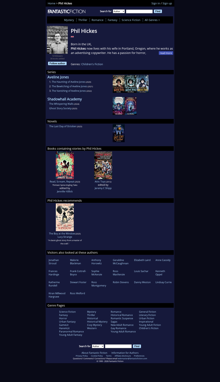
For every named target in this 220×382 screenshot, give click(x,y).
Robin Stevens (121, 282)
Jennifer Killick (65, 191)
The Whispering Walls (61, 103)
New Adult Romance (122, 325)
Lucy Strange (65, 236)
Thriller (82, 20)
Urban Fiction (146, 318)
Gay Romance (118, 328)
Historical (92, 318)
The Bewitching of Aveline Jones (69, 86)
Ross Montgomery (98, 284)
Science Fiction (131, 20)
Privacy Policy (82, 355)
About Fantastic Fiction (94, 352)
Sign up (167, 3)
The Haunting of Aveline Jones (68, 81)
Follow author (57, 63)
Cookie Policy (97, 355)
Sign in (155, 3)
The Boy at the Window (62, 233)
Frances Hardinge (54, 272)
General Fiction (147, 311)
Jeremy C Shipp (103, 188)
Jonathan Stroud (54, 261)
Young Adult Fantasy (70, 334)
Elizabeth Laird (142, 260)
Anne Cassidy (162, 260)
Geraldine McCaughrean (121, 261)
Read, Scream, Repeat (62, 181)
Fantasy (112, 20)
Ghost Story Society (60, 108)
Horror (63, 318)
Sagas (114, 321)
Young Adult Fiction (150, 325)
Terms (108, 355)
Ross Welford (77, 293)
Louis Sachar (141, 271)
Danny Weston (142, 282)
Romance (97, 20)
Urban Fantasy (67, 321)
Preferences (139, 355)
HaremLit (64, 328)
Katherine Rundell (54, 284)
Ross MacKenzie (119, 272)
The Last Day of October (62, 126)
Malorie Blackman (75, 261)
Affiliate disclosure (123, 355)
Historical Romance (122, 315)
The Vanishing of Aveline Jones (69, 90)
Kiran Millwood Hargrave (57, 295)
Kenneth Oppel (160, 272)
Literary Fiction (147, 315)
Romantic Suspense (122, 318)
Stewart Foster (78, 282)
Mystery (69, 20)
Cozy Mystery (94, 325)
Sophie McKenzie (96, 272)
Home (51, 3)
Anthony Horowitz (96, 261)
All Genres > (153, 20)
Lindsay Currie (163, 282)
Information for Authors (125, 352)
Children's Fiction (92, 64)
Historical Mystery (97, 321)
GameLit (64, 325)
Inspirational (146, 321)
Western (92, 328)
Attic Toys (100, 181)
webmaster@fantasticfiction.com (132, 358)
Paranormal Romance (71, 331)
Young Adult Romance (123, 331)
